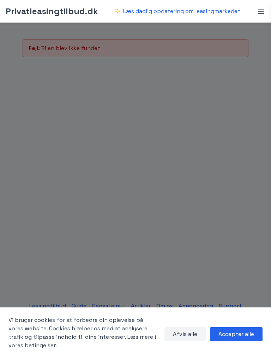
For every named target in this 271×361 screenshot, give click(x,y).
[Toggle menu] (261, 11)
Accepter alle (236, 334)
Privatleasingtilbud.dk (52, 11)
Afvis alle (185, 334)
